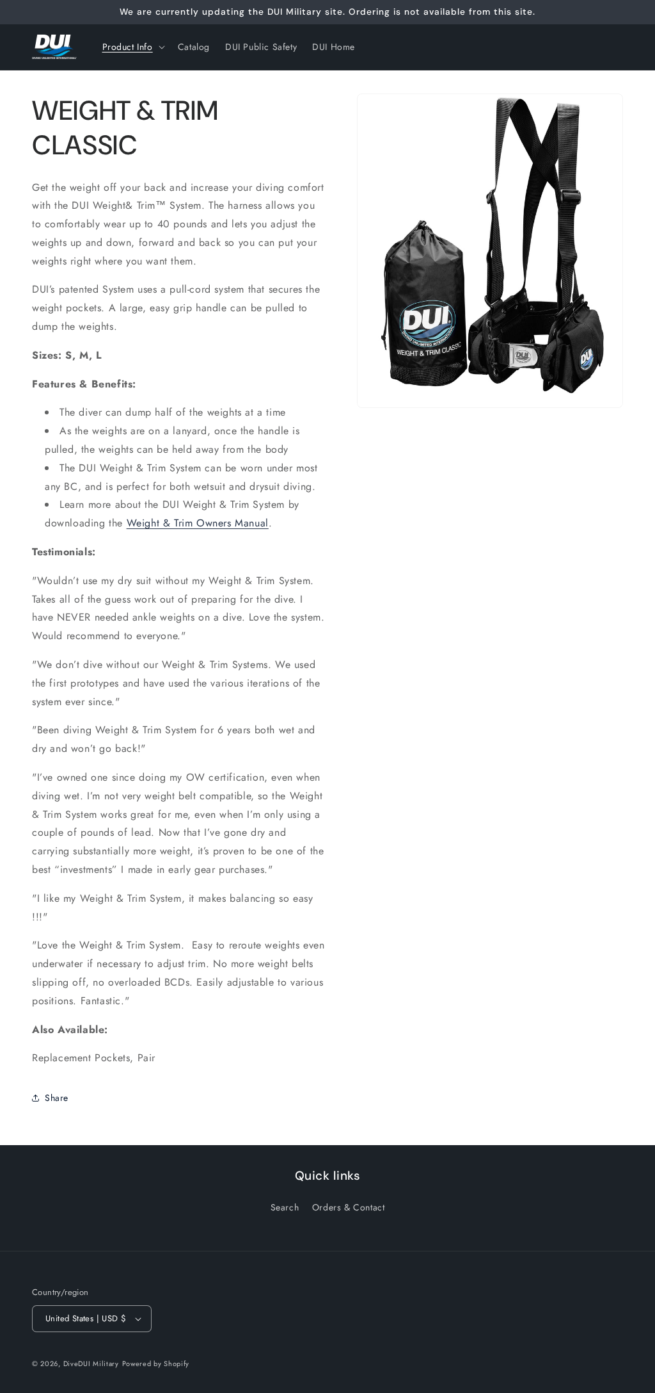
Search (285, 1207)
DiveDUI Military (91, 1363)
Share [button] (56, 1097)
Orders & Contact (348, 1207)
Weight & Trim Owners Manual (198, 523)
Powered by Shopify (156, 1363)
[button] (132, 46)
